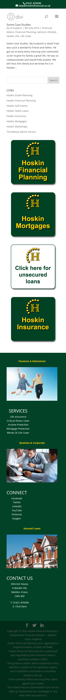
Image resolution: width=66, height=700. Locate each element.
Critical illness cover (18, 420)
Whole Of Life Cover (18, 432)
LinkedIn (17, 506)
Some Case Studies (19, 25)
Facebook (17, 498)
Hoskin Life (13, 36)
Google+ (16, 518)
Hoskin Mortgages (17, 121)
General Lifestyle (46, 32)
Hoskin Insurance (16, 116)
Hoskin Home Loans (18, 110)
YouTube (17, 510)
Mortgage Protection (18, 428)
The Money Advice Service (21, 131)
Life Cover (25, 36)
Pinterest (17, 514)
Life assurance (18, 416)
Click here (21, 606)
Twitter (17, 502)
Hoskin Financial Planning (21, 100)
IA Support (16, 28)
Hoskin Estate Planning (19, 95)
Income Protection (18, 424)
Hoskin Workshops (17, 126)
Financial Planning (25, 32)
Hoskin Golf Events (17, 105)
